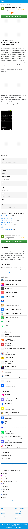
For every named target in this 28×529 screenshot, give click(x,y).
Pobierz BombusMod (6, 222)
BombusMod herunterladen (7, 224)
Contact (3, 511)
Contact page (6, 272)
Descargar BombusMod (6, 215)
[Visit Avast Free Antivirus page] (14, 13)
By (9, 9)
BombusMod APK (13, 7)
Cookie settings (18, 521)
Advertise (3, 513)
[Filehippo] (4, 1)
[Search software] (24, 1)
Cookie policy (18, 511)
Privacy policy (18, 513)
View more (14, 464)
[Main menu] (26, 1)
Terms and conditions (19, 508)
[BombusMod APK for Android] (2, 8)
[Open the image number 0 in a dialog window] (6, 120)
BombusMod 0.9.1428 (6, 455)
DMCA (16, 518)
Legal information (19, 516)
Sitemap (3, 516)
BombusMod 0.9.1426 (6, 458)
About (2, 508)
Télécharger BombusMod (7, 229)
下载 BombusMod (5, 227)
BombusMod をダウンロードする (9, 220)
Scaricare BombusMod (6, 218)
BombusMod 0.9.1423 (6, 461)
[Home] (1, 4)
